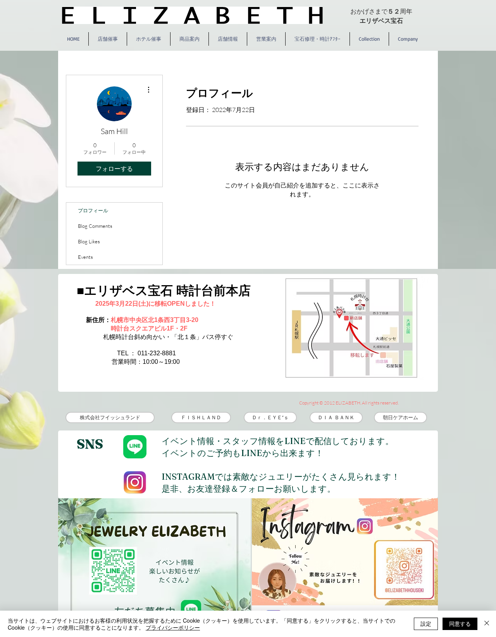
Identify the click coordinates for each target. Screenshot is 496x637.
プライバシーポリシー (173, 627)
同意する (460, 623)
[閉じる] (486, 624)
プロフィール (93, 210)
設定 (425, 623)
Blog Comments (95, 226)
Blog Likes (89, 241)
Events (85, 257)
